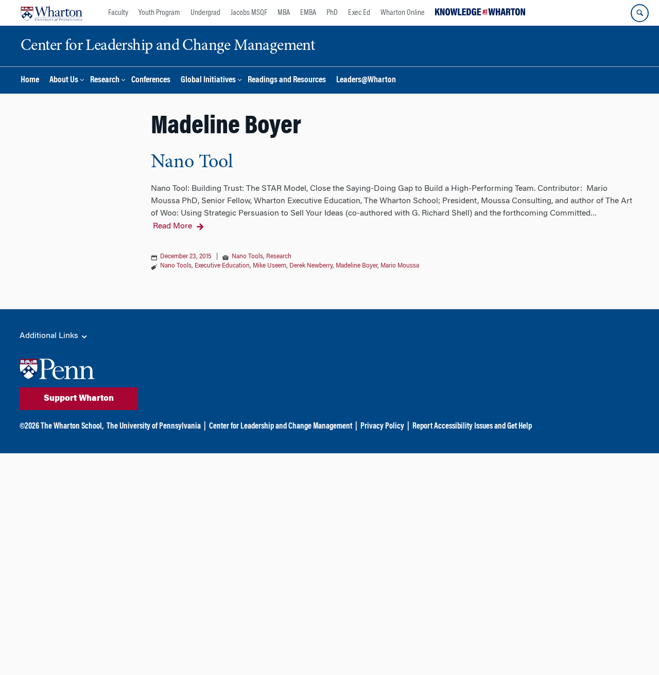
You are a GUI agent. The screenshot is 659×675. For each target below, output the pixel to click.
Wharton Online (402, 13)
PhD (332, 13)
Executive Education (222, 266)
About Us (63, 80)
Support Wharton (79, 399)
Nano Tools (247, 257)
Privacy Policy (382, 426)
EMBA (308, 13)
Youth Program (159, 13)
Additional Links (50, 336)
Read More (172, 226)
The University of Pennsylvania (154, 426)
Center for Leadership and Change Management (280, 426)
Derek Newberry (311, 266)
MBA (284, 13)
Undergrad (205, 13)
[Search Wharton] (640, 13)
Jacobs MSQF (249, 13)
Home (30, 80)
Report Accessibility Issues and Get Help (472, 426)
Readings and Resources (287, 80)
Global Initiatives (208, 80)
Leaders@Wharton (366, 80)
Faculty (118, 13)
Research (104, 80)
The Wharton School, (72, 426)
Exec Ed (359, 13)
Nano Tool (192, 162)
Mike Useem (269, 266)
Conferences (150, 80)
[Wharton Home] (51, 13)
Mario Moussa (399, 266)
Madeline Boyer (356, 266)
